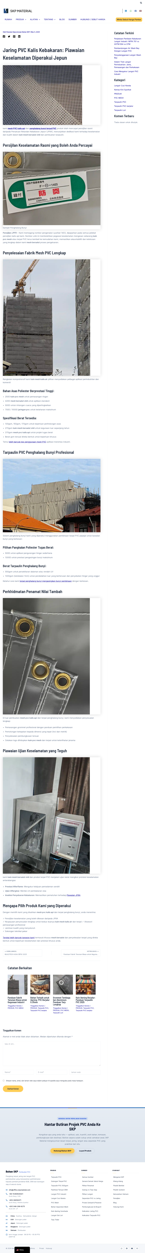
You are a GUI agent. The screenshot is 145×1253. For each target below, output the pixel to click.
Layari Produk (85, 1151)
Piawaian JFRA (73, 895)
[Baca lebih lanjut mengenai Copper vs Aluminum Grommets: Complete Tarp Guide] (63, 984)
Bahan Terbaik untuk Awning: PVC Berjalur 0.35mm (40, 1000)
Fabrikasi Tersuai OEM (59, 1190)
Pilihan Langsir (87, 1194)
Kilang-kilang (118, 1181)
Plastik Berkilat (118, 1186)
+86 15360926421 (16, 1194)
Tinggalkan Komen (14, 1006)
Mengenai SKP (118, 1177)
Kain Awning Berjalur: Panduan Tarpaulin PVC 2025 (85, 1000)
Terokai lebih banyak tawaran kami (19, 937)
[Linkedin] (126, 11)
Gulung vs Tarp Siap (89, 1190)
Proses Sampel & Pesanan (91, 1203)
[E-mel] (137, 1248)
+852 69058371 (15, 1200)
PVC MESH (19, 1008)
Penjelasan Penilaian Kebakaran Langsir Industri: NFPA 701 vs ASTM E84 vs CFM (127, 41)
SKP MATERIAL (21, 11)
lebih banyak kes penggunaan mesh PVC (27, 442)
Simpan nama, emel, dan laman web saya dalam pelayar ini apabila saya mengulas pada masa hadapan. (44, 1081)
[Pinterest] (14, 36)
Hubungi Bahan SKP (62, 1151)
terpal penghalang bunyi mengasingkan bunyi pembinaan (46, 581)
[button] (141, 2)
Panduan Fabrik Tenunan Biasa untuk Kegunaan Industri (17, 1000)
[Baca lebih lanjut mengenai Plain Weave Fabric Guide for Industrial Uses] (18, 984)
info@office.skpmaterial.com (19, 1190)
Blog (115, 1203)
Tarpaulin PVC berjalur (38, 1010)
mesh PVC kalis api (16, 128)
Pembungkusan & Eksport (91, 1207)
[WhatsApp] (131, 11)
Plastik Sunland (119, 1190)
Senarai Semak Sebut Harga (92, 1181)
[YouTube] (132, 1248)
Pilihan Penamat (88, 1186)
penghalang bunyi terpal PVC (43, 128)
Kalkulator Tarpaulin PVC (91, 1215)
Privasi (41, 1248)
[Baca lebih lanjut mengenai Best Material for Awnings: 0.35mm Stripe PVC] (40, 984)
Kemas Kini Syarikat (122, 90)
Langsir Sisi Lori (57, 1215)
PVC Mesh (55, 1203)
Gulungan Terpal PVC (59, 1181)
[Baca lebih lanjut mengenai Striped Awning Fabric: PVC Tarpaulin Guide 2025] (86, 984)
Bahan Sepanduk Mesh (59, 1207)
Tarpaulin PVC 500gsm (59, 1186)
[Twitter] (9, 36)
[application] (25, 19)
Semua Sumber (87, 1177)
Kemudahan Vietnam (120, 1194)
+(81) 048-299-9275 (17, 1206)
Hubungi (49, 1248)
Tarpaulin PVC (43, 1008)
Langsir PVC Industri (58, 1194)
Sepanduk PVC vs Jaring (91, 1198)
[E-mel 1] (140, 11)
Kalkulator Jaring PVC (90, 1211)
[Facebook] (136, 11)
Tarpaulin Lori (58, 1013)
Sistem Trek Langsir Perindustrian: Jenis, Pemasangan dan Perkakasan (126, 64)
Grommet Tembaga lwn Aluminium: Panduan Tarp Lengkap (61, 1001)
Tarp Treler (55, 1220)
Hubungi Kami (118, 1207)
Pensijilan (116, 1198)
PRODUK (11, 1008)
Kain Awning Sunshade (59, 1211)
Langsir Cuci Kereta (122, 85)
